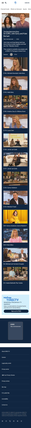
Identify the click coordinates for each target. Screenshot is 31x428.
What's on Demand (16, 9)
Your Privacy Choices (9, 375)
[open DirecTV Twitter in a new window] (10, 421)
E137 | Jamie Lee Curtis (10, 169)
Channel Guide (5, 9)
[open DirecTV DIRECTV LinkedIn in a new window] (2, 421)
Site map (4, 387)
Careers (4, 357)
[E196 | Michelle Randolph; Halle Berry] (15, 64)
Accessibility (5, 399)
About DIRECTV (6, 351)
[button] (3, 3)
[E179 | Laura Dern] (15, 121)
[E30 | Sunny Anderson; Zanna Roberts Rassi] (15, 217)
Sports (25, 9)
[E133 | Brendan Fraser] (15, 198)
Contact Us (4, 405)
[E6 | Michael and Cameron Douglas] (15, 255)
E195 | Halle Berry (8, 92)
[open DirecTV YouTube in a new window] (17, 421)
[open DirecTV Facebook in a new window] (6, 421)
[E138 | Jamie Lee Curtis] (15, 140)
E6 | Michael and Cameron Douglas (13, 264)
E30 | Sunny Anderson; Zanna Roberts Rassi (16, 226)
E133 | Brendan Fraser (9, 207)
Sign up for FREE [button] (16, 311)
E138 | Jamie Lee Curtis (10, 149)
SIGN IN (27, 3)
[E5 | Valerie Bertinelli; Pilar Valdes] (15, 274)
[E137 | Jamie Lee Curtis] (15, 159)
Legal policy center (6, 363)
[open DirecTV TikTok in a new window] (21, 421)
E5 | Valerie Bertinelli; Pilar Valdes (13, 283)
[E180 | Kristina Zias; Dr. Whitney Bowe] (15, 102)
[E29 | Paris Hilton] (15, 236)
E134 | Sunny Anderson (10, 188)
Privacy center (5, 369)
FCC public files (5, 393)
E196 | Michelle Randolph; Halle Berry (14, 73)
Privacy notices (5, 381)
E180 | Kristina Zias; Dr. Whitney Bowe (14, 111)
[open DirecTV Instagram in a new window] (13, 421)
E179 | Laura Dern (8, 130)
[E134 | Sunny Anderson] (15, 178)
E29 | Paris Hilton (8, 245)
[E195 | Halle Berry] (15, 83)
